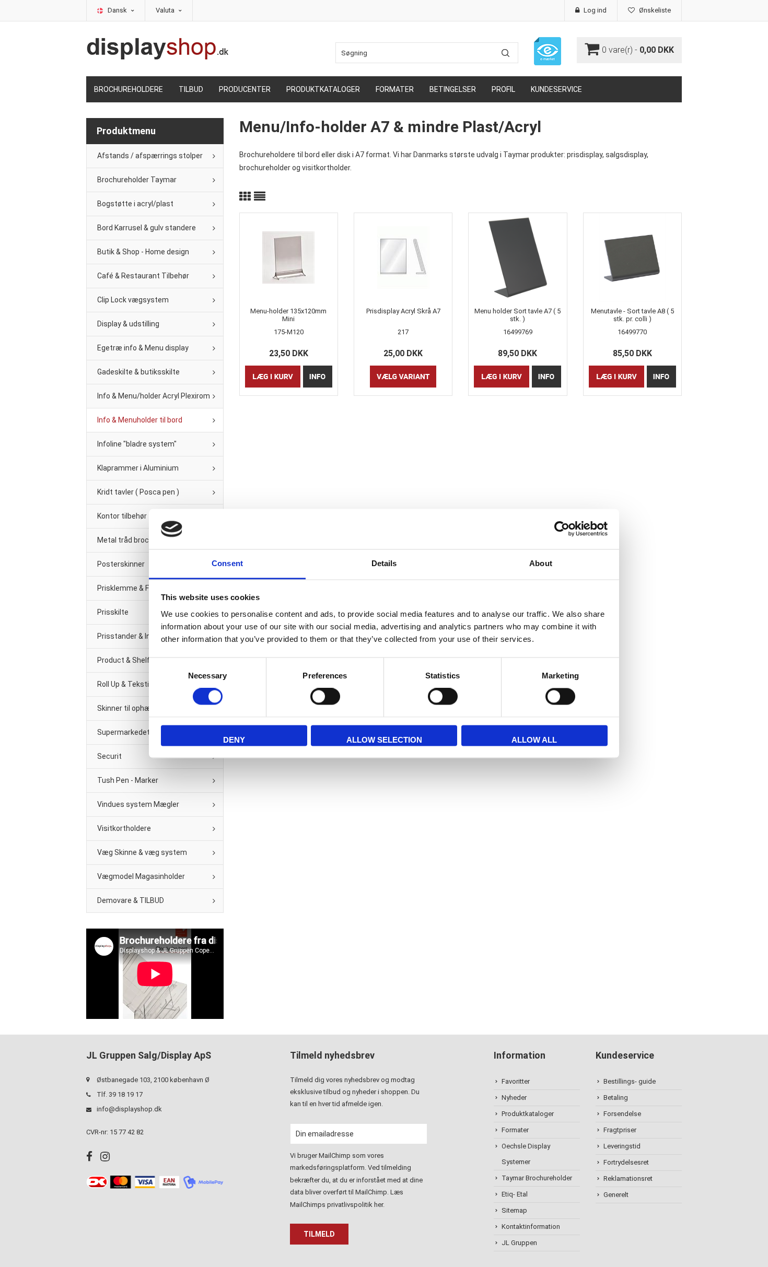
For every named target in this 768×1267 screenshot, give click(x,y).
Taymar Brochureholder (537, 1178)
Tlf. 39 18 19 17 (120, 1094)
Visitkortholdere (124, 828)
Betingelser (452, 89)
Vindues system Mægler (138, 804)
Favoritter (516, 1081)
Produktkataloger (323, 89)
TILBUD (191, 89)
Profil (503, 89)
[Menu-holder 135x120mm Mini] (289, 257)
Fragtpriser (619, 1130)
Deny (234, 739)
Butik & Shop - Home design (143, 252)
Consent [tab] (227, 563)
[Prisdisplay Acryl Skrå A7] (403, 257)
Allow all (534, 739)
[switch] (325, 696)
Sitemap (514, 1210)
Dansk (118, 10)
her (378, 1205)
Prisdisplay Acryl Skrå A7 (403, 311)
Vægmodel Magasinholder (141, 876)
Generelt (616, 1195)
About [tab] (540, 563)
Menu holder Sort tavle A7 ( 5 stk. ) (517, 315)
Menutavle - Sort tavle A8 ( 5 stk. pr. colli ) (632, 315)
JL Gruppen (519, 1243)
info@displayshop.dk (129, 1109)
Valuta (166, 10)
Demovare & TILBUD (130, 900)
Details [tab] (384, 563)
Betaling (615, 1097)
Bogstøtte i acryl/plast (135, 204)
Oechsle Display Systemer (526, 1154)
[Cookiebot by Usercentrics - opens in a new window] (562, 529)
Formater (395, 89)
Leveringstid (622, 1146)
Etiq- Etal (515, 1194)
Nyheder (514, 1097)
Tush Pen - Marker (127, 780)
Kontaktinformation (531, 1226)
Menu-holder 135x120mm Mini (288, 315)
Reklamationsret (628, 1178)
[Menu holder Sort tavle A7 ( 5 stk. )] (517, 257)
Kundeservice (556, 89)
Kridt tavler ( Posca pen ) (138, 492)
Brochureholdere (128, 89)
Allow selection (384, 739)
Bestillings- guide (629, 1081)
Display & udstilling (128, 324)
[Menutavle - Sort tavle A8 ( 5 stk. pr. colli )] (632, 257)
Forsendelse (622, 1114)
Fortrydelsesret (626, 1162)
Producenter (245, 89)
